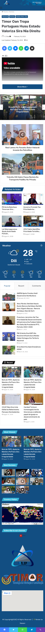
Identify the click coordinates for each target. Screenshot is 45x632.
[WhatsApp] (21, 48)
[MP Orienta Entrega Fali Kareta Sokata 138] (22, 473)
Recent (21, 286)
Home (5, 12)
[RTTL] (22, 2)
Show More (22, 87)
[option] (22, 107)
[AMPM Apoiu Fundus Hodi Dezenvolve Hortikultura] (8, 296)
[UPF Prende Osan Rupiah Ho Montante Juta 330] (22, 481)
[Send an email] (10, 36)
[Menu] (1, 7)
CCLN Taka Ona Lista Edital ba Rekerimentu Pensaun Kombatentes (11, 409)
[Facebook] (4, 48)
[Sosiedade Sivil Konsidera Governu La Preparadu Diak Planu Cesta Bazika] (36, 473)
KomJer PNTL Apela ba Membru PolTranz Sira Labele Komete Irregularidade (23, 109)
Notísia (11, 12)
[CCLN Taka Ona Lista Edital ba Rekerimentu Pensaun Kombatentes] (11, 399)
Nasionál (5, 16)
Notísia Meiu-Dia (21, 16)
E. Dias (7, 36)
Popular (7, 286)
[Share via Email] (32, 48)
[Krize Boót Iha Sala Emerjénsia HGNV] (8, 350)
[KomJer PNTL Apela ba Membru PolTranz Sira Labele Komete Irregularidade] (11, 372)
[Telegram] (26, 48)
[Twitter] (10, 48)
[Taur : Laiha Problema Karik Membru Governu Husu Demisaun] (8, 473)
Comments (36, 286)
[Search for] (44, 7)
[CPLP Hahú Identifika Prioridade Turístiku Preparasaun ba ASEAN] (33, 221)
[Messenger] (15, 48)
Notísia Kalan (22, 102)
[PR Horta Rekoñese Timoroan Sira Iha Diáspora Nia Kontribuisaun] (12, 199)
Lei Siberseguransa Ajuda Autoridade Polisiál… (9, 231)
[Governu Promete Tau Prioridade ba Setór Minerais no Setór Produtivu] (33, 199)
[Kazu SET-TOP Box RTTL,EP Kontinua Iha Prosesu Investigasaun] (36, 481)
